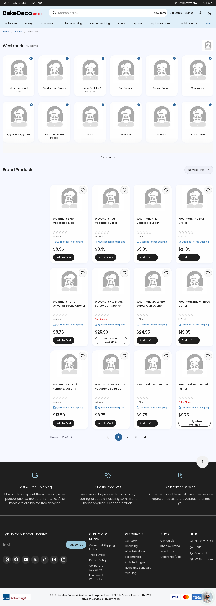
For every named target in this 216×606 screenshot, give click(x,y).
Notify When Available (110, 340)
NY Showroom (203, 559)
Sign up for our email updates (25, 534)
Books (121, 23)
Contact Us (201, 553)
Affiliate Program (136, 562)
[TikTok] (44, 560)
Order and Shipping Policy (102, 547)
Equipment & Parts (162, 23)
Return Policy (97, 560)
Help (209, 3)
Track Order (97, 555)
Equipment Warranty (96, 577)
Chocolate (47, 23)
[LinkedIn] (63, 560)
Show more (108, 157)
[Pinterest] (54, 560)
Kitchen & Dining (100, 23)
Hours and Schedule (138, 568)
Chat (38, 3)
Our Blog (130, 573)
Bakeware (11, 23)
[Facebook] (16, 560)
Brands (189, 13)
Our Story (131, 541)
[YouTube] (26, 560)
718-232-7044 (16, 3)
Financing (131, 546)
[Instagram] (7, 560)
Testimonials (133, 557)
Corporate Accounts (96, 568)
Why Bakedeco (135, 551)
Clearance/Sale (170, 557)
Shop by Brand (170, 546)
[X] (35, 560)
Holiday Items (189, 23)
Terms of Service (90, 599)
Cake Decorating (72, 23)
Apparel (137, 23)
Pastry (28, 23)
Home (6, 31)
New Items (160, 13)
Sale (208, 23)
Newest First (196, 170)
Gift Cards (176, 13)
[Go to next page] (155, 437)
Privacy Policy (112, 599)
